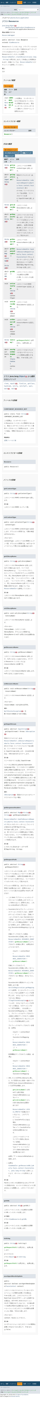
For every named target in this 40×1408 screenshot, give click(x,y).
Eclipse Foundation (22, 1394)
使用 (24, 2)
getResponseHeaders (12, 251)
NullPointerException (13, 711)
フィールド (15, 12)
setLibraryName (12, 304)
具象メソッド (9, 156)
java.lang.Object (9, 25)
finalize (22, 383)
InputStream (6, 182)
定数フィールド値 (10, 440)
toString (22, 1257)
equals (13, 383)
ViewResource (14, 42)
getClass (31, 383)
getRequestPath (12, 216)
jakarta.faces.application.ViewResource (20, 27)
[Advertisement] (20, 1357)
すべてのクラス (5, 6)
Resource (7, 134)
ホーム (2, 2)
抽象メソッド (27, 153)
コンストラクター (24, 12)
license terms (15, 1396)
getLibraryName (12, 207)
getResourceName (12, 241)
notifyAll (23, 386)
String (24, 414)
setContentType (12, 286)
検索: (15, 9)
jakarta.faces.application (19, 18)
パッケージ (13, 2)
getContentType (12, 167)
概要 (7, 2)
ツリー (29, 2)
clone (6, 383)
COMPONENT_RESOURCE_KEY (11, 102)
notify (15, 386)
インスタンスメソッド (12, 153)
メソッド (33, 12)
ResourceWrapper (8, 35)
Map (20, 812)
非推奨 (34, 2)
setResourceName (12, 322)
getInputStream (12, 177)
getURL (12, 271)
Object (23, 376)
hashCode (7, 386)
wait (30, 386)
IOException (9, 795)
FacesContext (12, 361)
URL (20, 1205)
